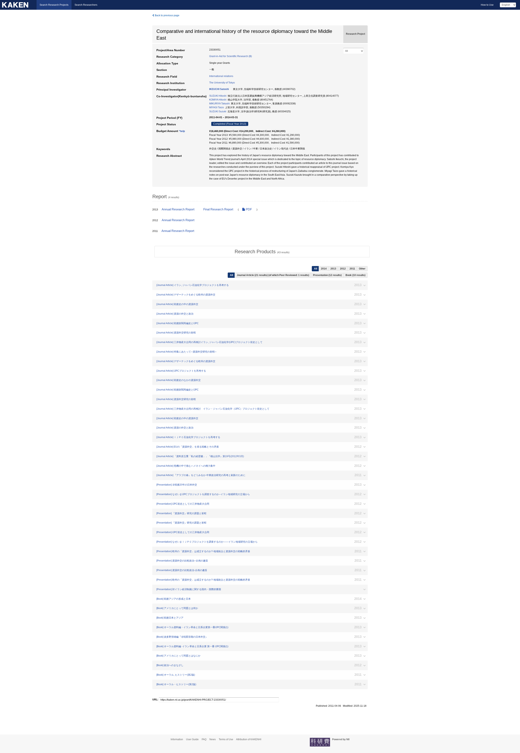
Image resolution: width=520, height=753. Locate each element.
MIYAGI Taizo (216, 107)
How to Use (487, 4)
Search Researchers (86, 4)
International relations (221, 76)
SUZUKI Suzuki (217, 111)
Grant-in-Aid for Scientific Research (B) (230, 56)
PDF (248, 209)
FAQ (204, 739)
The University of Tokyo (222, 82)
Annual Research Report (178, 209)
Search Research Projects (54, 4)
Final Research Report (218, 209)
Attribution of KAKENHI (248, 739)
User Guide (192, 739)
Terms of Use (226, 739)
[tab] (262, 251)
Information (177, 739)
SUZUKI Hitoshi (217, 95)
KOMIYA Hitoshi (217, 99)
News (212, 739)
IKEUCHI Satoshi (219, 89)
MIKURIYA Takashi (219, 103)
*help (182, 131)
